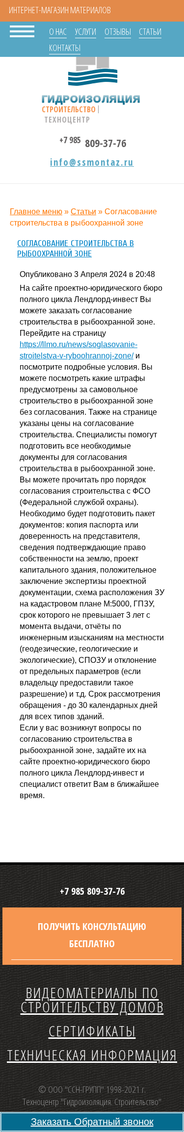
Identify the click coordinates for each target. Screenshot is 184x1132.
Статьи (150, 31)
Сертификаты (92, 1031)
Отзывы (118, 31)
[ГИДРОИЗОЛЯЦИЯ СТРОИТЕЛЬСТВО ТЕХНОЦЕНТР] (93, 68)
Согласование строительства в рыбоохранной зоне (75, 248)
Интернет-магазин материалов (60, 10)
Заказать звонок (92, 1121)
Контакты (64, 47)
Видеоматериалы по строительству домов (92, 999)
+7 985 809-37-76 (92, 891)
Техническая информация (92, 1055)
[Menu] (22, 30)
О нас (58, 31)
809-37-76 (92, 141)
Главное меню (36, 211)
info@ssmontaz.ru (92, 162)
